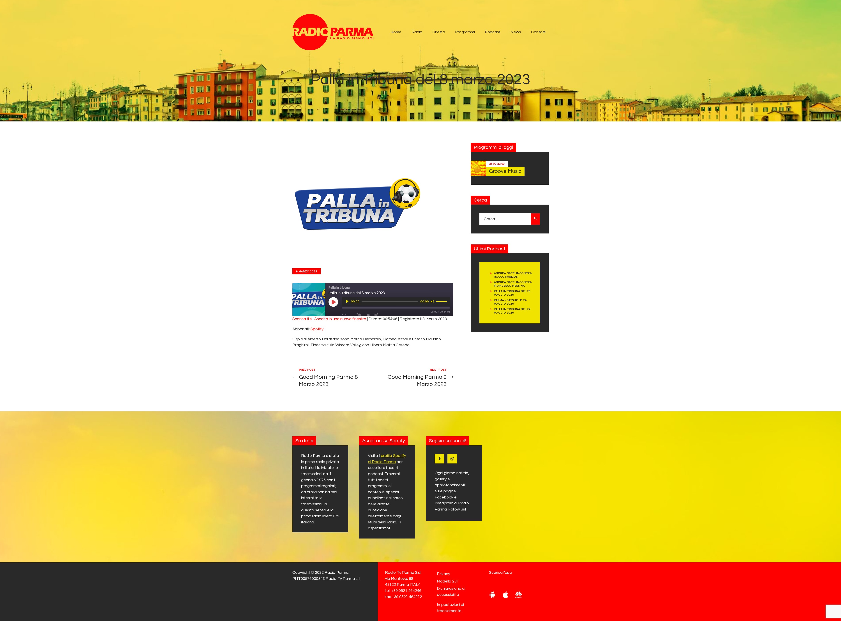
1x (368, 315)
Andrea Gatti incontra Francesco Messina (513, 284)
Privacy (443, 574)
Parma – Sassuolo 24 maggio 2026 (510, 301)
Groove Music (505, 171)
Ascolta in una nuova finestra (340, 319)
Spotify (317, 329)
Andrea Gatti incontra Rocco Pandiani (513, 275)
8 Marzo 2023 (306, 271)
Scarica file (302, 319)
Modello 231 (448, 581)
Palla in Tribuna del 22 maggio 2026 (512, 310)
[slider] (442, 301)
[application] (396, 301)
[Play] (347, 301)
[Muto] (432, 301)
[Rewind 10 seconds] (360, 315)
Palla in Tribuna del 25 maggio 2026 (512, 292)
